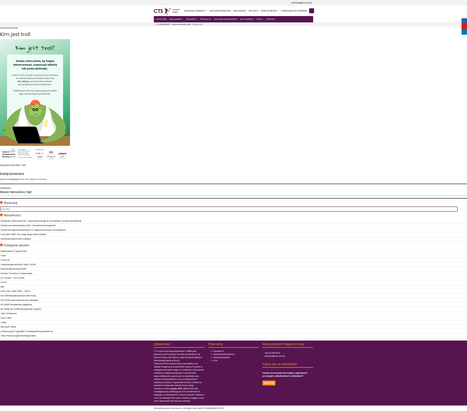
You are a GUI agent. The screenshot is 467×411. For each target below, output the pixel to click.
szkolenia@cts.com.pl (301, 2)
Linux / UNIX (6, 318)
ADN (215, 360)
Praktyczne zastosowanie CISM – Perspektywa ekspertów (28, 225)
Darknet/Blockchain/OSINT (14, 269)
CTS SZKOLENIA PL (210, 408)
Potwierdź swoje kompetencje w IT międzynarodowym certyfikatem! (33, 230)
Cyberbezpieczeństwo (224, 354)
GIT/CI (4, 282)
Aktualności (246, 19)
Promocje (205, 19)
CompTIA (5, 260)
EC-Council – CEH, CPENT (13, 278)
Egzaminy (191, 19)
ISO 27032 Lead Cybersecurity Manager (19, 300)
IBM (2, 286)
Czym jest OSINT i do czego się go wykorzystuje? (23, 234)
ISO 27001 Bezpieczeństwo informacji (18, 295)
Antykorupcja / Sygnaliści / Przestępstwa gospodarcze (27, 331)
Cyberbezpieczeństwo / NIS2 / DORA (18, 264)
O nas (259, 19)
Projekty (253, 10)
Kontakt (270, 19)
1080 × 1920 (20, 165)
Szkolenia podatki (221, 357)
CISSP (3, 255)
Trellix (3, 322)
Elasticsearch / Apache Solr (14, 251)
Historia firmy (172, 360)
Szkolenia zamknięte (194, 10)
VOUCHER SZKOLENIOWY (225, 19)
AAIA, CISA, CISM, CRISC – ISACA (15, 291)
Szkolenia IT (218, 351)
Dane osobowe (269, 10)
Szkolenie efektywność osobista (16, 238)
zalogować (15, 179)
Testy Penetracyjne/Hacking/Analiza (18, 335)
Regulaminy (175, 19)
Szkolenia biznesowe (220, 10)
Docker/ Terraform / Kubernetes (16, 273)
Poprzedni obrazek (9, 27)
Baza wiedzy (240, 10)
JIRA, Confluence (9, 313)
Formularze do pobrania (294, 10)
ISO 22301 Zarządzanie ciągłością (16, 304)
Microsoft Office (8, 326)
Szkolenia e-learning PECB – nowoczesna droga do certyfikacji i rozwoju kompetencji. (41, 221)
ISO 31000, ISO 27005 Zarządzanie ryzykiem (21, 309)
